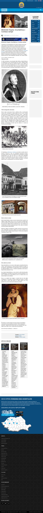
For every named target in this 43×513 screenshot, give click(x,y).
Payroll (2, 476)
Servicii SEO (3, 474)
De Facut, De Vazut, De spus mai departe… (35, 28)
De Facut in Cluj (3, 451)
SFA (2, 479)
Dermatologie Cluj (4, 443)
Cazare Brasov (3, 491)
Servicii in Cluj (34, 37)
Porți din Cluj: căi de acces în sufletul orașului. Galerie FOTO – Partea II (24, 346)
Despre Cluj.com (23, 0)
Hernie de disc (3, 441)
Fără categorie (34, 32)
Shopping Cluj (3, 458)
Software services (4, 478)
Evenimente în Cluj (4, 453)
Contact (36, 0)
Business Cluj (3, 461)
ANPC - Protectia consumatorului (21, 511)
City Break (3, 484)
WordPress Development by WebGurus (35, 511)
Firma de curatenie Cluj (5, 486)
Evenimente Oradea (4, 494)
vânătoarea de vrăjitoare (11, 152)
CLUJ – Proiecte (34, 20)
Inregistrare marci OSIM (5, 496)
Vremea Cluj (3, 468)
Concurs (33, 24)
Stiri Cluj (33, 39)
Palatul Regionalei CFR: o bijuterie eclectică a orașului (14, 346)
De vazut (2, 463)
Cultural (33, 26)
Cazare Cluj (3, 459)
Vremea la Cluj (34, 41)
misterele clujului (22, 337)
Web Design (3, 489)
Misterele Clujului (18, 335)
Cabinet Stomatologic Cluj (5, 438)
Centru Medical (3, 440)
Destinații (33, 30)
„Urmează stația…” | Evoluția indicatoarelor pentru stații (5, 346)
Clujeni (33, 22)
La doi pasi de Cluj (4, 448)
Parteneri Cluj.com (30, 0)
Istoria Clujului (21, 334)
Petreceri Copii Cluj (4, 469)
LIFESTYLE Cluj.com (35, 34)
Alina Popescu (7, 35)
